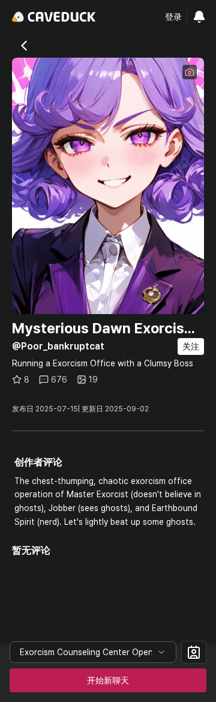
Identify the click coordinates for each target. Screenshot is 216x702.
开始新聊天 (108, 680)
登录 (173, 17)
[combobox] (93, 652)
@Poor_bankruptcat (58, 346)
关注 (190, 346)
